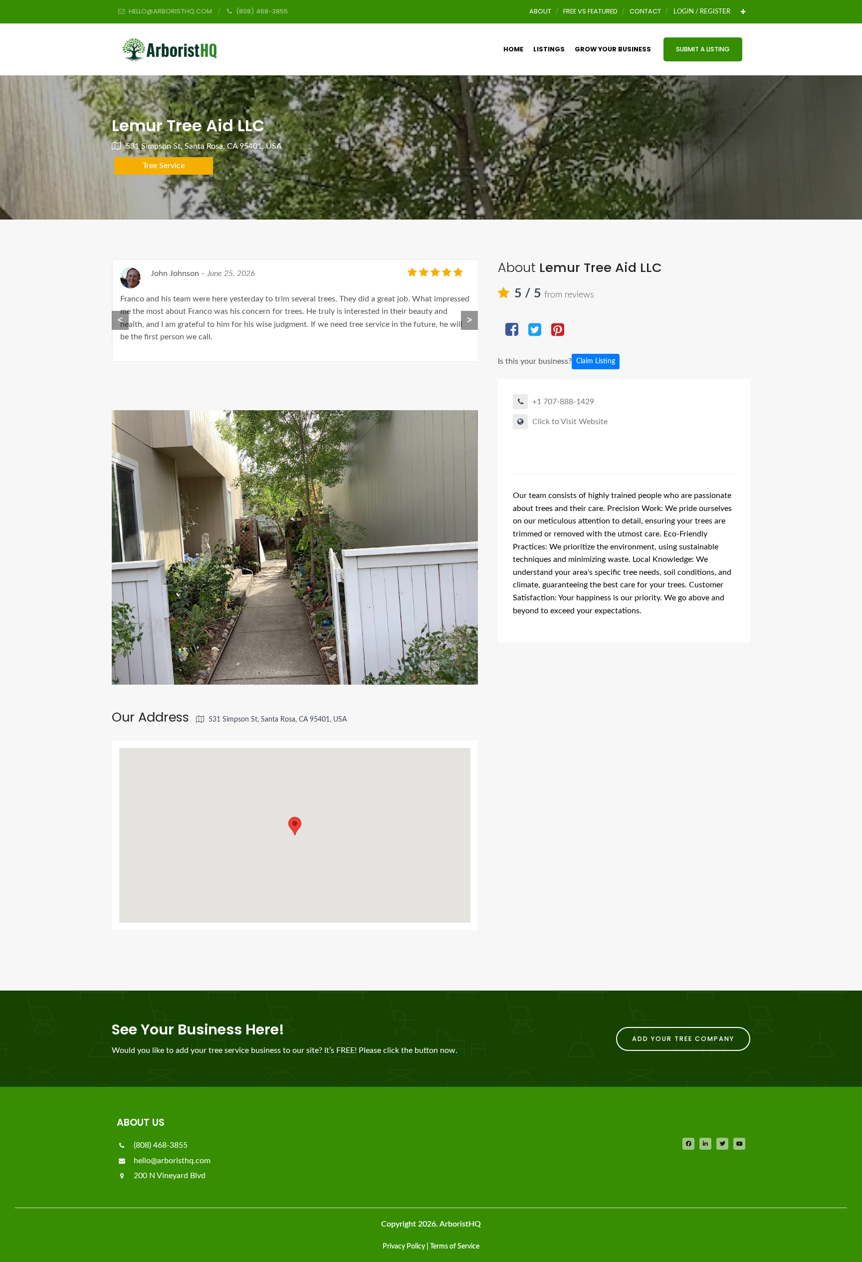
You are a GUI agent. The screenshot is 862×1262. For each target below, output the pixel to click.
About (540, 11)
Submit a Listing (703, 49)
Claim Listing (595, 361)
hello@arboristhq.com (171, 1161)
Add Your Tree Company (683, 1038)
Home (513, 49)
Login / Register (701, 11)
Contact (645, 11)
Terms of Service (454, 1246)
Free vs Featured (590, 11)
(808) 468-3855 (160, 1145)
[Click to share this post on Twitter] (534, 330)
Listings (549, 49)
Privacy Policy (404, 1246)
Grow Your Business (613, 49)
